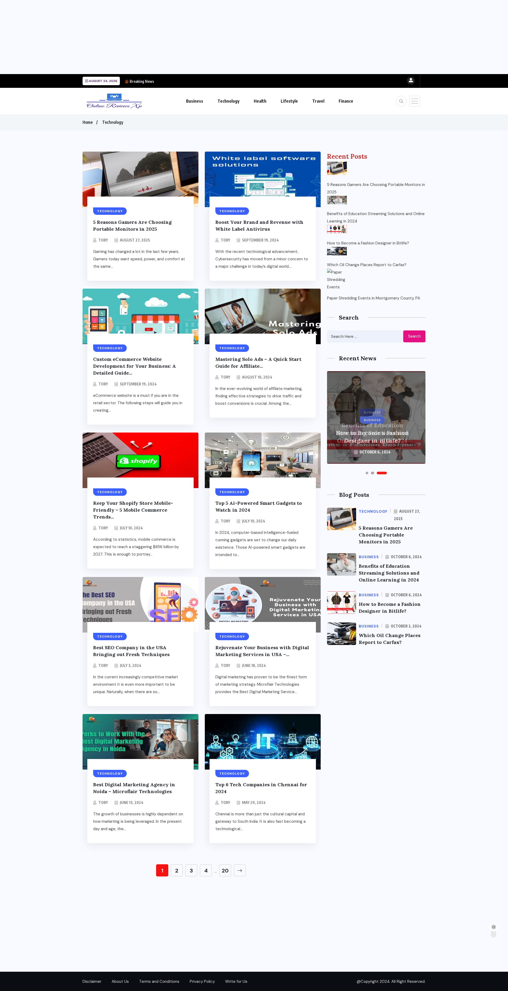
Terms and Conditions (159, 981)
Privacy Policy (202, 981)
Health (260, 101)
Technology (228, 101)
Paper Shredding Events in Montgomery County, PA (373, 298)
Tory (103, 240)
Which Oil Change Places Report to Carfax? (366, 264)
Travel (318, 101)
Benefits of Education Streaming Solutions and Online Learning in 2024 (376, 217)
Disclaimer (92, 981)
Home (88, 122)
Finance (346, 101)
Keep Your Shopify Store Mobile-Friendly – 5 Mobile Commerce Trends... (133, 510)
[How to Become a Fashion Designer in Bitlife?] (337, 229)
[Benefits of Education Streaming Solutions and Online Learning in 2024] (337, 200)
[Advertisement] (159, 37)
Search (414, 336)
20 (225, 870)
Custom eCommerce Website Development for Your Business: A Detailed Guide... (134, 366)
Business (194, 101)
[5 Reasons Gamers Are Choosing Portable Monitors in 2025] (337, 168)
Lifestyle (289, 101)
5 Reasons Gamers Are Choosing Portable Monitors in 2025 (376, 188)
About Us (120, 981)
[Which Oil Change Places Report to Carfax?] (337, 251)
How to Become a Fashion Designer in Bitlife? (196, 81)
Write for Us (236, 981)
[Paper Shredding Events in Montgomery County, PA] (337, 278)
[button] (367, 473)
